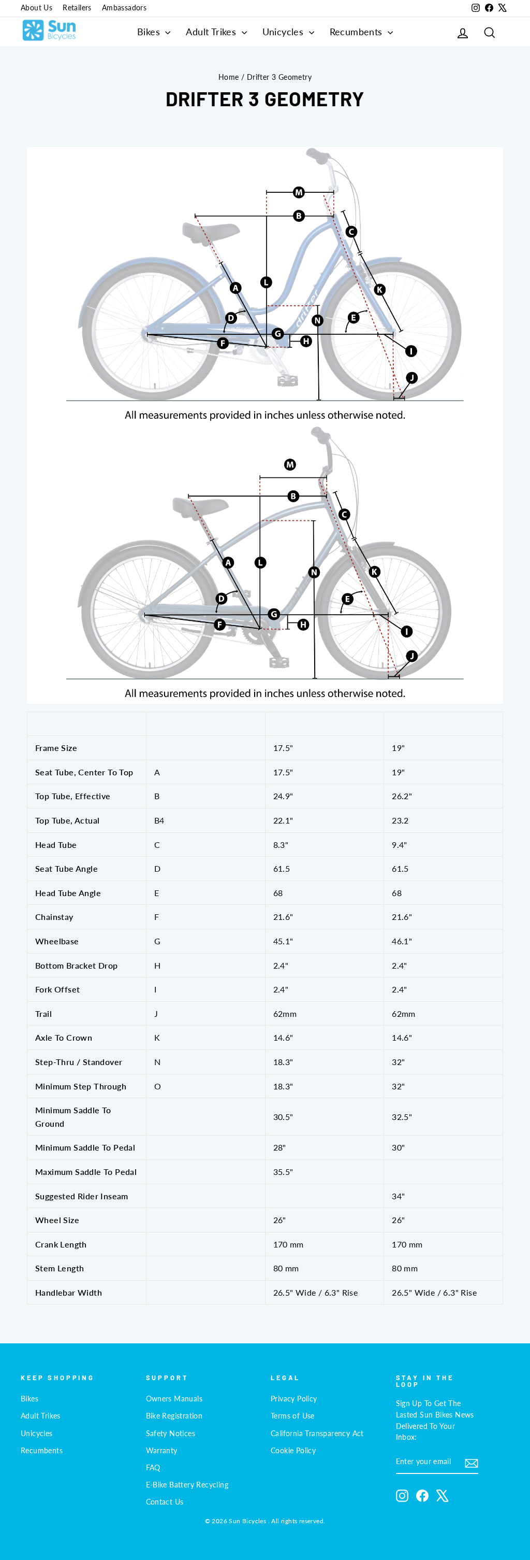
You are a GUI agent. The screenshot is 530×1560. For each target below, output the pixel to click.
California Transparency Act (317, 1433)
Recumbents (357, 31)
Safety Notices (171, 1433)
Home (228, 77)
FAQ (153, 1468)
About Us (36, 8)
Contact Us (165, 1502)
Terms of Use (293, 1416)
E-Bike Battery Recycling (187, 1485)
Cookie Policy (293, 1450)
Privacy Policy (294, 1399)
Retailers (77, 8)
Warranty (162, 1450)
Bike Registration (174, 1416)
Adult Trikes (212, 31)
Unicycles (284, 31)
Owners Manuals (174, 1399)
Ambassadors (124, 8)
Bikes (150, 31)
